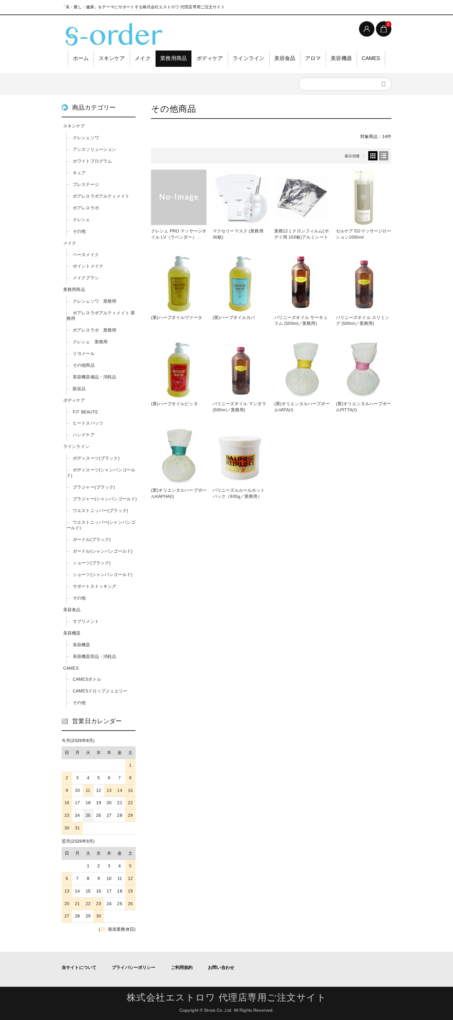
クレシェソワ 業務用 (94, 301)
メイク (143, 58)
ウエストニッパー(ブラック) (100, 510)
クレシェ (81, 219)
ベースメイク (86, 254)
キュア (79, 172)
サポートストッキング (94, 586)
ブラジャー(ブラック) (94, 487)
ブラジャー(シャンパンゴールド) (105, 498)
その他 (79, 231)
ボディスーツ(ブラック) (96, 458)
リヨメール (84, 353)
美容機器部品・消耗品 (94, 656)
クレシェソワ (86, 137)
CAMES (371, 58)
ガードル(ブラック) (92, 539)
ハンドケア (84, 434)
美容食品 (285, 58)
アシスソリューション (94, 149)
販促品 (79, 388)
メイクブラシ (86, 277)
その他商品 (84, 365)
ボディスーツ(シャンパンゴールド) (101, 472)
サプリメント (86, 621)
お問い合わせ (221, 967)
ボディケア (210, 58)
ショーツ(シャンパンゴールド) (103, 574)
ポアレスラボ (86, 207)
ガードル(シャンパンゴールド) (103, 551)
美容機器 (341, 58)
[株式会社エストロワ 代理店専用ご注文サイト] (112, 33)
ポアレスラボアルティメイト (101, 196)
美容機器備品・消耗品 (94, 376)
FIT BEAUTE (85, 411)
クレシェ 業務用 (90, 341)
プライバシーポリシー (133, 967)
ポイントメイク (88, 266)
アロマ (313, 58)
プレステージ (86, 184)
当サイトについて (79, 967)
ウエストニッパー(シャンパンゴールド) (101, 525)
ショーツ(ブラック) (92, 562)
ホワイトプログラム (92, 161)
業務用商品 (173, 58)
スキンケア (112, 58)
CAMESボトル (87, 679)
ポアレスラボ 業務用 (94, 330)
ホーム (81, 58)
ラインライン (248, 58)
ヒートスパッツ (88, 423)
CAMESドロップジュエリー (100, 690)
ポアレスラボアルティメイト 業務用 (101, 315)
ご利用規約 (182, 967)
